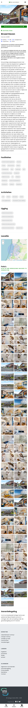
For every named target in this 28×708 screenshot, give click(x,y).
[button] (26, 14)
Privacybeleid (5, 670)
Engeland (3, 652)
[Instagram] (17, 702)
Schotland (4, 653)
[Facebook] (16, 702)
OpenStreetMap (19, 260)
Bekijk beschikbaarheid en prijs (13, 26)
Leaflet (14, 260)
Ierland (3, 657)
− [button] (3, 243)
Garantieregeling (6, 668)
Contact (3, 674)
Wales (3, 655)
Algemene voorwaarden (8, 666)
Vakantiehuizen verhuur (7, 635)
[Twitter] (19, 702)
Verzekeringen (5, 642)
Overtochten (4, 640)
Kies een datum (14, 2)
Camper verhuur (5, 637)
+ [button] (3, 241)
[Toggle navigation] (25, 2)
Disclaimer (4, 672)
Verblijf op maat (5, 638)
